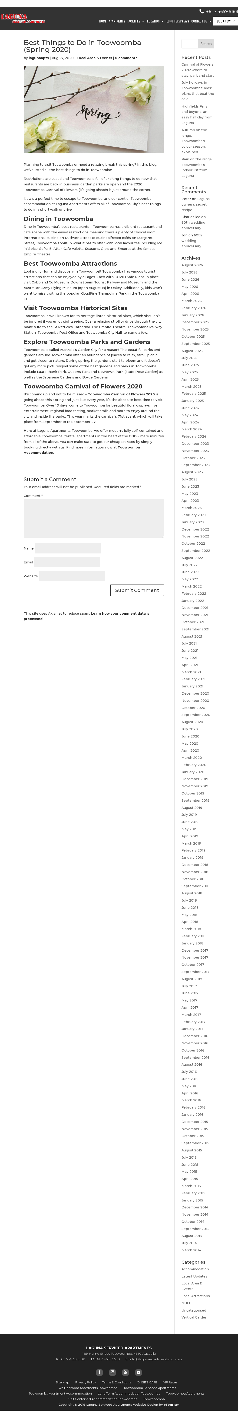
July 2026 (190, 272)
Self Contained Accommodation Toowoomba (102, 1399)
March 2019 (191, 843)
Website (31, 576)
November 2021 (195, 615)
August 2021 (192, 636)
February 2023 (194, 515)
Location (153, 21)
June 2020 (190, 736)
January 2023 (193, 522)
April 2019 (190, 836)
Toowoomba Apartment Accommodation (60, 1393)
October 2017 (193, 965)
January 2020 (193, 772)
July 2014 (189, 1243)
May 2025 (190, 372)
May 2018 (189, 915)
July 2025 (189, 358)
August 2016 (192, 1064)
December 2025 (195, 322)
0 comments (126, 58)
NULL (186, 1303)
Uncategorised (194, 1310)
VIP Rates (170, 1382)
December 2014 (195, 1207)
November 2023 (195, 451)
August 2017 (192, 979)
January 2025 (193, 401)
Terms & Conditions (116, 1382)
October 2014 (193, 1222)
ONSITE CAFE (147, 1382)
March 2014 (191, 1250)
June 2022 (190, 572)
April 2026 (190, 294)
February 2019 (193, 850)
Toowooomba (154, 1399)
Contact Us (199, 21)
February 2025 (194, 393)
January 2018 (192, 943)
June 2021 (190, 650)
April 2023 (190, 501)
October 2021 (193, 622)
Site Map (62, 1382)
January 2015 (192, 1200)
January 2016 (192, 1114)
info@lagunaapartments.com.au (155, 1359)
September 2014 (195, 1229)
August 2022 (192, 558)
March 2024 (192, 429)
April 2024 (190, 422)
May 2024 (190, 415)
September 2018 (195, 886)
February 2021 (193, 679)
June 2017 (190, 993)
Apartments (117, 21)
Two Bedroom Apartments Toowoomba (87, 1388)
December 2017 (195, 950)
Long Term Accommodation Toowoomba (129, 1393)
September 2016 (195, 1057)
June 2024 (190, 408)
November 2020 (195, 701)
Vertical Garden (194, 1317)
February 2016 (193, 1107)
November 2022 (195, 536)
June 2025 (190, 365)
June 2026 (190, 279)
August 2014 (192, 1236)
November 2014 (195, 1214)
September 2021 (195, 629)
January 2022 (193, 601)
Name (29, 548)
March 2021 (191, 672)
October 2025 (193, 336)
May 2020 (190, 743)
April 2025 (190, 379)
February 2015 (193, 1193)
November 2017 (195, 957)
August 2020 (192, 722)
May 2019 (189, 829)
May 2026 (190, 287)
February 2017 (193, 1022)
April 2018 (190, 922)
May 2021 (189, 658)
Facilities (133, 21)
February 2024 (194, 436)
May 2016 (189, 1086)
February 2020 (194, 765)
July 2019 (189, 815)
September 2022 (196, 551)
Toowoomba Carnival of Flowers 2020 (121, 394)
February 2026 (194, 308)
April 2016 (190, 1093)
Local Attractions (196, 1296)
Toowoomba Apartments (185, 1393)
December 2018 (195, 865)
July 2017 (189, 986)
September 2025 (196, 344)
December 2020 (195, 693)
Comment (33, 496)
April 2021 (190, 665)
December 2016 (195, 1036)
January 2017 (192, 1029)
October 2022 (193, 543)
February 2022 (194, 593)
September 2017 (195, 972)
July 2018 (189, 900)
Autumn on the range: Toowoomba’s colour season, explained (194, 141)
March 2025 (192, 387)
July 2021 (189, 643)
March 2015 (191, 1186)
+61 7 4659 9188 (222, 11)
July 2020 (190, 729)
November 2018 (195, 872)
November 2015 (195, 1129)
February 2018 (193, 936)
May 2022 (190, 579)
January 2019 (192, 857)
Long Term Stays (177, 21)
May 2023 (190, 494)
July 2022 (190, 565)
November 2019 (195, 786)
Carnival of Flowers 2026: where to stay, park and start (198, 70)
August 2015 (192, 1150)
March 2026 (192, 301)
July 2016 (189, 1072)
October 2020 (193, 708)
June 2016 (190, 1079)
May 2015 (189, 1171)
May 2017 (189, 1000)
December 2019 (195, 779)
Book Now (224, 21)
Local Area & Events (94, 58)
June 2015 (190, 1165)
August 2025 (192, 351)
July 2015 (189, 1157)
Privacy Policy (85, 1382)
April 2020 (190, 750)
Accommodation (195, 1269)
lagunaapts (39, 58)
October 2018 (193, 879)
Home (102, 21)
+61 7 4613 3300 (107, 1359)
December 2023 (195, 444)
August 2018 (192, 893)
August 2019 (192, 808)
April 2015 (190, 1179)
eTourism (171, 1404)
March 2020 (192, 758)
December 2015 (195, 1122)
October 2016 (193, 1050)
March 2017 (191, 1015)
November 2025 (195, 329)
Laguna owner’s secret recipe (196, 204)
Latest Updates (194, 1276)
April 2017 (190, 1007)
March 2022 (192, 586)
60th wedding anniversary (192, 240)
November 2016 (195, 1043)
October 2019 (193, 793)
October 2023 (193, 458)
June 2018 (190, 908)
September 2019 (195, 800)
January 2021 (192, 686)
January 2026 (193, 315)
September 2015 (195, 1143)
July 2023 (190, 479)
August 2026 (192, 265)
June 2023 (190, 486)
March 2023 (192, 508)
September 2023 (196, 465)
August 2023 (192, 472)
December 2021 (195, 608)
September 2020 (196, 715)
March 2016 (191, 1100)
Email (28, 562)
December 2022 (195, 529)
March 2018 (191, 929)
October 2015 (193, 1136)
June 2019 (190, 822)
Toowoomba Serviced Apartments (150, 1388)
